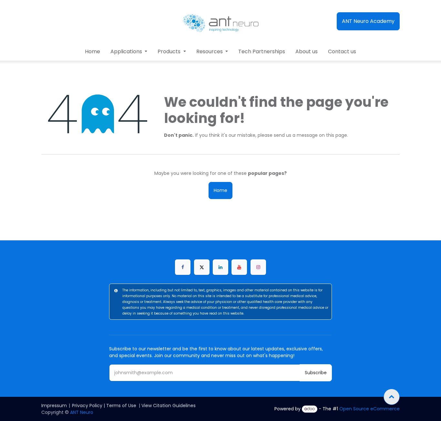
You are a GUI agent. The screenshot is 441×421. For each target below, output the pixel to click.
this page (336, 135)
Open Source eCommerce (369, 409)
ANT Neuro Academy (368, 21)
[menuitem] (92, 52)
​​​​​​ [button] (392, 397)
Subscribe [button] (316, 372)
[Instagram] (258, 267)
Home (220, 190)
